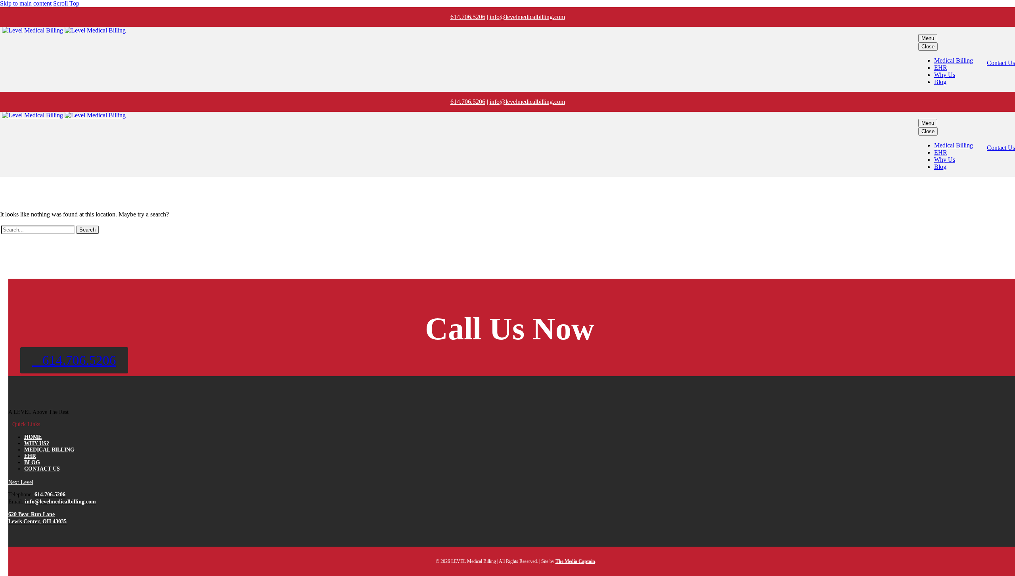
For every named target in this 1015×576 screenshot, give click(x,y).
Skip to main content (26, 3)
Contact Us (1001, 62)
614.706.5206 (467, 16)
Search (87, 230)
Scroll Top (66, 3)
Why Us (944, 74)
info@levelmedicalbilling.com (527, 16)
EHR (940, 67)
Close (928, 47)
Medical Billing (953, 60)
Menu (927, 38)
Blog (940, 81)
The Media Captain (575, 561)
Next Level (20, 482)
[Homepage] (64, 30)
